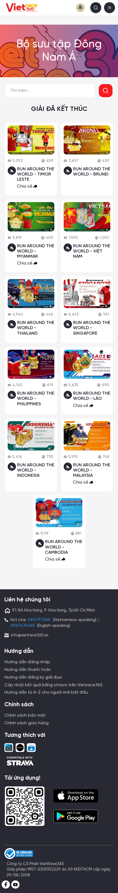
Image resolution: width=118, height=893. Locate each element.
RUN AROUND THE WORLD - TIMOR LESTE (35, 174)
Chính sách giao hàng (26, 723)
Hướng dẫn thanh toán (27, 669)
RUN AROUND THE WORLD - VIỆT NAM (91, 251)
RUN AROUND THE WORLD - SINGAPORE (91, 327)
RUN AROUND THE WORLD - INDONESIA (35, 470)
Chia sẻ (25, 186)
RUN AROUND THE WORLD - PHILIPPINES (35, 398)
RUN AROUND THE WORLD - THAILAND (35, 327)
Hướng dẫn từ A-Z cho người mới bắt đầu (46, 692)
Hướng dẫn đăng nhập (27, 662)
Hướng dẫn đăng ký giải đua (33, 677)
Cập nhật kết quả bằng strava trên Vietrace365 (53, 685)
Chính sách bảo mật (25, 715)
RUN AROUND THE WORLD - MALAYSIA (91, 470)
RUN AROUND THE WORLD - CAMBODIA (63, 547)
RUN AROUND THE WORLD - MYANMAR (35, 251)
